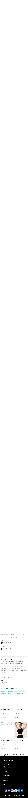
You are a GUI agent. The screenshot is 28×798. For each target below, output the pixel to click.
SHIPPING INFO (6, 766)
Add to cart (14, 654)
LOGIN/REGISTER (7, 773)
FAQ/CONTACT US (7, 764)
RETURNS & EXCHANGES (8, 767)
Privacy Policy (7, 786)
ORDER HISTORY (6, 775)
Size (3, 646)
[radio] (2, 643)
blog (4, 784)
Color (3, 640)
